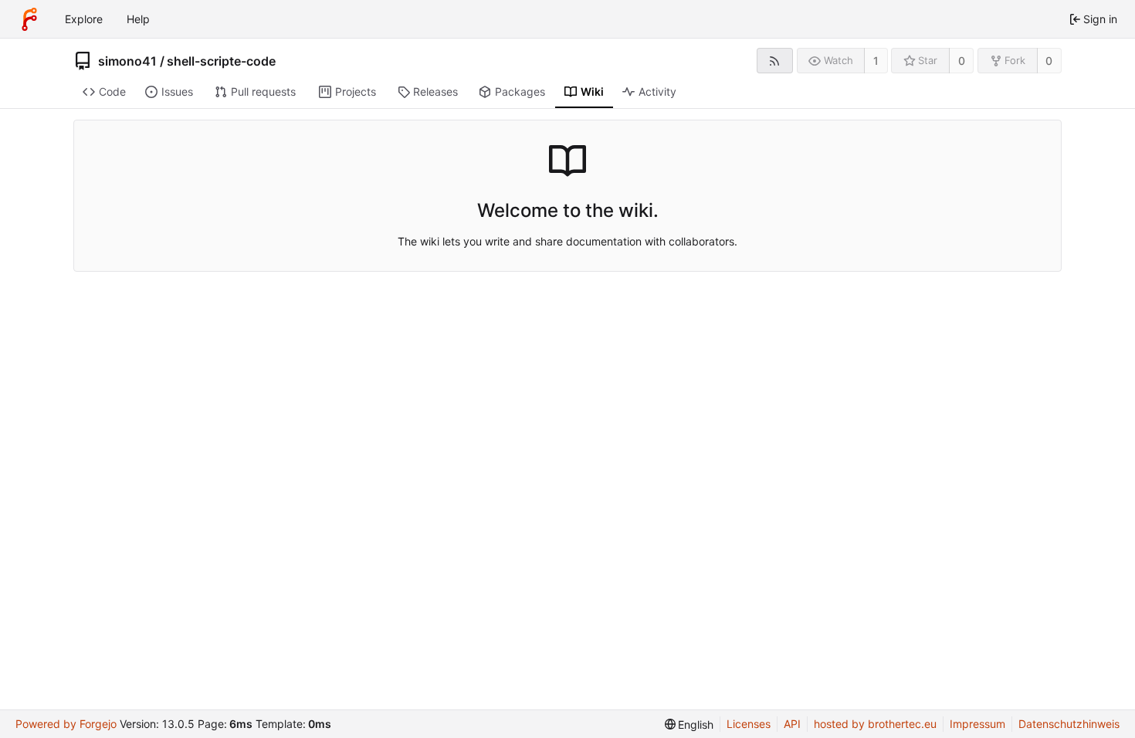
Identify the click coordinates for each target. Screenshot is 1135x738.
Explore (84, 18)
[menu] (689, 724)
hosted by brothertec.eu (875, 723)
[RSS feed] (775, 60)
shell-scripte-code (221, 61)
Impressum (977, 723)
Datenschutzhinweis (1069, 723)
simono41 (127, 61)
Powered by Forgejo (66, 723)
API (792, 723)
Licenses (749, 723)
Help (138, 18)
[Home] (29, 19)
